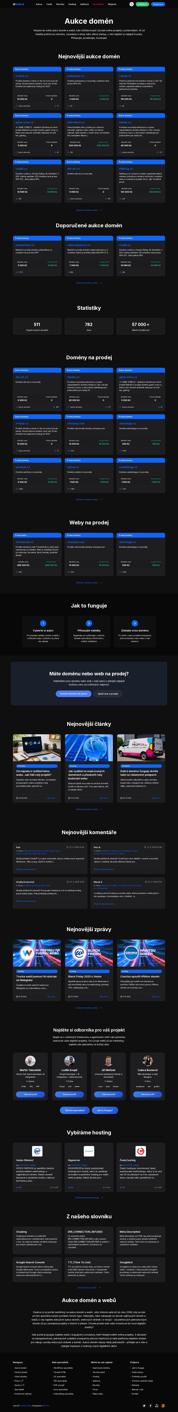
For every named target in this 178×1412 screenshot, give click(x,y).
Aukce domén (21, 1368)
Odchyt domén (21, 1372)
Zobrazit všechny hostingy (87, 1197)
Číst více (52, 798)
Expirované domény (101, 1368)
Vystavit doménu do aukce (73, 693)
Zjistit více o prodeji (108, 693)
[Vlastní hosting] (157, 1406)
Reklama (135, 1385)
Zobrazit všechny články (87, 809)
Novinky (60, 4)
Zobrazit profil (30, 1094)
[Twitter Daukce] (144, 1406)
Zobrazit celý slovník (87, 1288)
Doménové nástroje (23, 1394)
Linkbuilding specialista (63, 1394)
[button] (132, 4)
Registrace (158, 4)
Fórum (95, 1389)
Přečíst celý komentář (27, 869)
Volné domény (21, 1376)
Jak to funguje (138, 1368)
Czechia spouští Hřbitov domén (139, 976)
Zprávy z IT (19, 1385)
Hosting (72, 4)
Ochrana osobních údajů (142, 1381)
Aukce (39, 4)
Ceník (49, 4)
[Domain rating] (163, 1406)
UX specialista (60, 1376)
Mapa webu (98, 1394)
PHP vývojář (59, 1385)
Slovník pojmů (99, 1372)
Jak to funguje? (105, 1110)
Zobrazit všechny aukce (87, 210)
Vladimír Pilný (25, 1406)
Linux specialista (61, 1389)
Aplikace (84, 4)
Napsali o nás (137, 1389)
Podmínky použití (139, 1376)
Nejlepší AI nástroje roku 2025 (37, 885)
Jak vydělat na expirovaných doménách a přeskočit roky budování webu (86, 775)
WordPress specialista (63, 1368)
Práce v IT (19, 1381)
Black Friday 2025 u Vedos (85, 976)
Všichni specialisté (75, 1110)
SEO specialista (60, 1381)
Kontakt (135, 1394)
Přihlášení (142, 4)
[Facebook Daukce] (150, 1406)
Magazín (112, 4)
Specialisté (98, 4)
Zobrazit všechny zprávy (87, 1008)
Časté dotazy (137, 1372)
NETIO (46, 1406)
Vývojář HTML (60, 1372)
